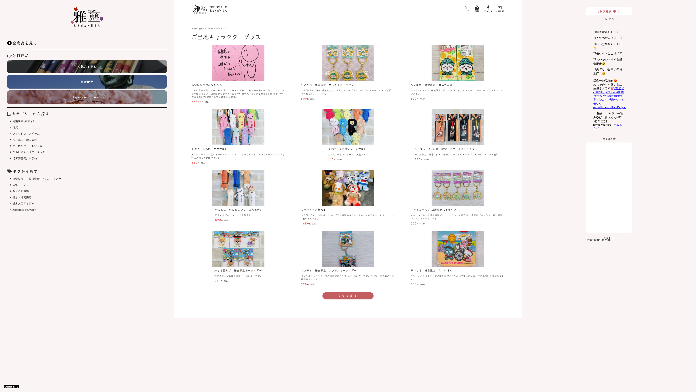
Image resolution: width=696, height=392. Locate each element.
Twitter (609, 19)
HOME (194, 29)
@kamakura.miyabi (598, 239)
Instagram (609, 138)
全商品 (201, 29)
